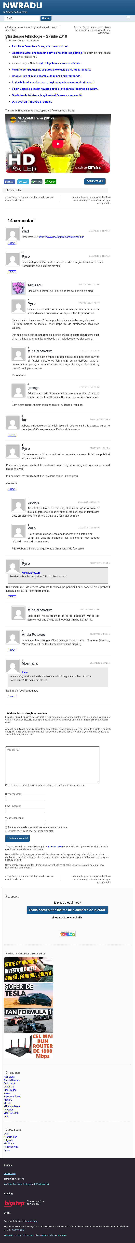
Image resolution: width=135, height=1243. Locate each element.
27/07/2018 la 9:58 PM (89, 387)
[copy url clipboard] (50, 181)
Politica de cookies (57, 1235)
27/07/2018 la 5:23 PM (100, 563)
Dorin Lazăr (10, 1083)
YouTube (8, 1184)
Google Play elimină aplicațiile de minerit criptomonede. (46, 76)
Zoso (6, 1116)
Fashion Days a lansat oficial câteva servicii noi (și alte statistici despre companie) (92, 30)
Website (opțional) (14, 818)
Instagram (28, 1184)
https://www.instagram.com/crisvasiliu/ (61, 237)
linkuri (19, 190)
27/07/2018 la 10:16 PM (89, 528)
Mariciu (7, 1103)
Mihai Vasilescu (12, 1106)
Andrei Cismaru (12, 1080)
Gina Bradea (10, 1090)
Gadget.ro (9, 1086)
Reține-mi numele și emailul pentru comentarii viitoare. (38, 827)
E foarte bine (10, 1137)
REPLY (12, 243)
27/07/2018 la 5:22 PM (100, 448)
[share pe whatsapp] (36, 181)
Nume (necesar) (13, 794)
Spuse (7, 1150)
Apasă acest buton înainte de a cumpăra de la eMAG (67, 910)
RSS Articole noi (41, 1184)
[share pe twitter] (23, 181)
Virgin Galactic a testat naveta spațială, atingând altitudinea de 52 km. (55, 88)
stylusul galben (47, 63)
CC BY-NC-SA (18, 1230)
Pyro (25, 672)
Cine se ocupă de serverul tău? (36, 1202)
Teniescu (34, 285)
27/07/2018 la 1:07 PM (89, 351)
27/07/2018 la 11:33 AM (89, 303)
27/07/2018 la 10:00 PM (89, 502)
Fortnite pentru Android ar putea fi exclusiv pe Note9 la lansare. (51, 69)
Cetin (6, 1133)
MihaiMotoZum (31, 572)
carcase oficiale (70, 63)
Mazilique (9, 1143)
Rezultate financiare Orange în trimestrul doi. (40, 46)
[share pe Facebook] (9, 181)
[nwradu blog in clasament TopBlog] (67, 934)
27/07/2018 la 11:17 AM (99, 256)
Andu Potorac (33, 635)
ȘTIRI (21, 40)
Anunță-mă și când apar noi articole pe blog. (31, 831)
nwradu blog (31, 1221)
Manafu (8, 1099)
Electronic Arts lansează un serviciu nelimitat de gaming (47, 52)
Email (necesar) (13, 806)
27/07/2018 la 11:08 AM (99, 231)
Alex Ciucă (9, 1076)
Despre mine (9, 1173)
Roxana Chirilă (11, 1147)
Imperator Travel (12, 1096)
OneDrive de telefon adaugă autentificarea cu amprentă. (47, 95)
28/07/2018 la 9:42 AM (90, 610)
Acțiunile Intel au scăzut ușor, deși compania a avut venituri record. (53, 82)
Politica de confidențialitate (35, 1235)
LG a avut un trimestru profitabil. (32, 101)
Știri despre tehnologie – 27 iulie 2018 (36, 36)
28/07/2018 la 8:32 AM (100, 663)
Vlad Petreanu (11, 1113)
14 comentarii (32, 40)
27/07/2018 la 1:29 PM (100, 419)
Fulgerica (8, 1140)
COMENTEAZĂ (95, 181)
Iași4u (7, 1093)
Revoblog (9, 1109)
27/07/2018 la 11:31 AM (89, 285)
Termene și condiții (12, 1235)
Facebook (17, 1184)
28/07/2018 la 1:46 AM (100, 634)
